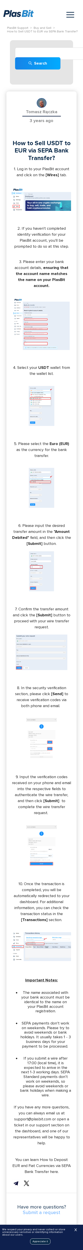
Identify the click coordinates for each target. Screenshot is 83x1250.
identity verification (33, 234)
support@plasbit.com (32, 1119)
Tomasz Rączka (41, 112)
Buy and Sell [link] (42, 28)
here (54, 1171)
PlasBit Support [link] (17, 28)
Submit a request (41, 1213)
